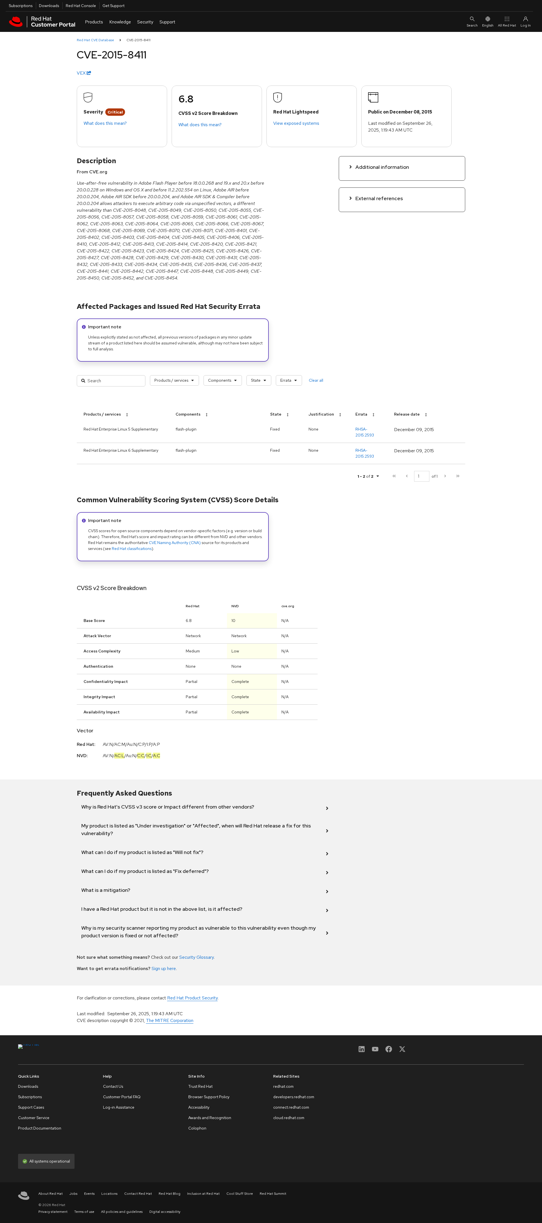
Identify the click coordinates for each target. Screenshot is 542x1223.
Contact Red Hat (138, 1193)
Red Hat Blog (169, 1193)
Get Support (113, 5)
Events (89, 1193)
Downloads (49, 5)
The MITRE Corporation (169, 1020)
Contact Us (113, 1086)
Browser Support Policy (209, 1096)
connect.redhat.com (291, 1107)
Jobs (73, 1193)
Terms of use (84, 1211)
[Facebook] (388, 1051)
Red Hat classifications (132, 548)
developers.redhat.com (293, 1096)
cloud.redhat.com (288, 1117)
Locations (109, 1193)
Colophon (197, 1128)
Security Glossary (196, 957)
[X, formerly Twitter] (402, 1051)
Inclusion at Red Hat (203, 1193)
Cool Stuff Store (239, 1193)
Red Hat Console (81, 5)
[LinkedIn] (361, 1051)
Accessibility (198, 1107)
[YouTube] (375, 1051)
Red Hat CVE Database (95, 40)
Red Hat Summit (273, 1193)
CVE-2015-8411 (138, 40)
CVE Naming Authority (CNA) (175, 542)
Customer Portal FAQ (122, 1096)
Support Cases (31, 1107)
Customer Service (33, 1117)
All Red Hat (507, 25)
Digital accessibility (164, 1211)
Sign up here (164, 968)
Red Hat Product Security (192, 998)
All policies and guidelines (122, 1211)
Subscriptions (20, 5)
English (487, 25)
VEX (82, 73)
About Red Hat (50, 1193)
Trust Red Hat (200, 1086)
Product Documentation (39, 1128)
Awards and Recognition (209, 1117)
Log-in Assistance (118, 1107)
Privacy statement (52, 1211)
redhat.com (283, 1086)
